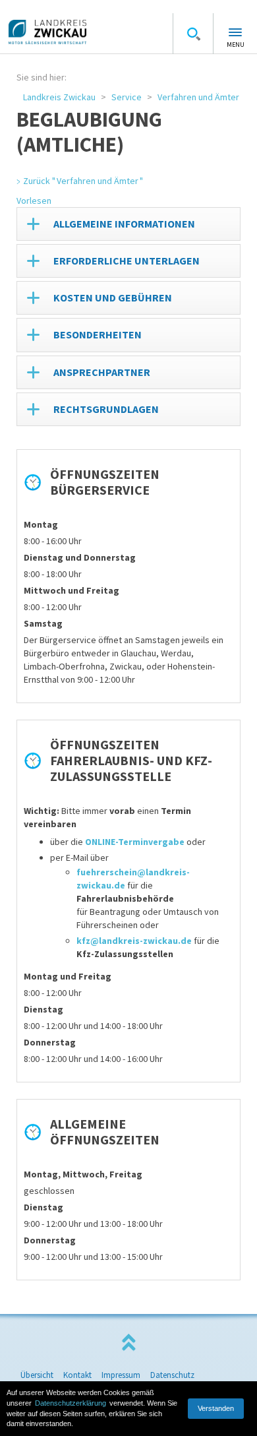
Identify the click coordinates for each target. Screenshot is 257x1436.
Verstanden (216, 1408)
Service (126, 97)
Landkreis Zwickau (59, 97)
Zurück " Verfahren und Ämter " (83, 181)
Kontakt (77, 1375)
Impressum (120, 1375)
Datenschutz (172, 1375)
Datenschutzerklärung (70, 1403)
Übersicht (36, 1375)
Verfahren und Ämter (198, 97)
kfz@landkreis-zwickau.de (134, 941)
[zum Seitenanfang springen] (128, 1343)
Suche (193, 33)
